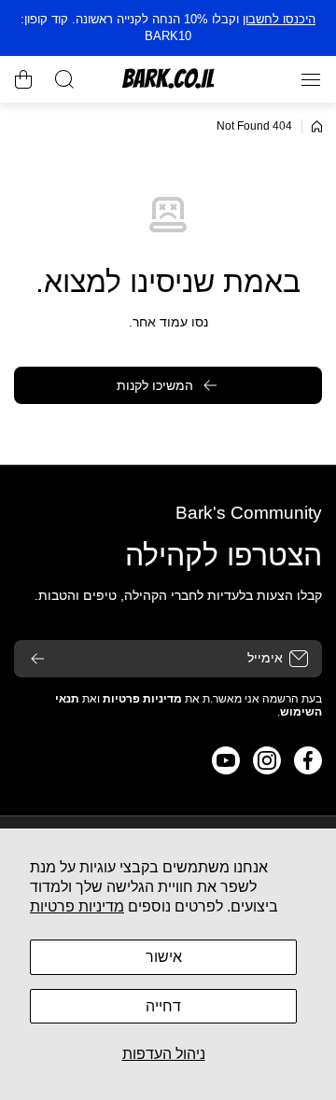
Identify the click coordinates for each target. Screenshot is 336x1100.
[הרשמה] (37, 658)
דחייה (163, 1006)
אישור (164, 957)
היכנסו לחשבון (279, 19)
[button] (23, 79)
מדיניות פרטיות (77, 906)
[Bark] (168, 79)
